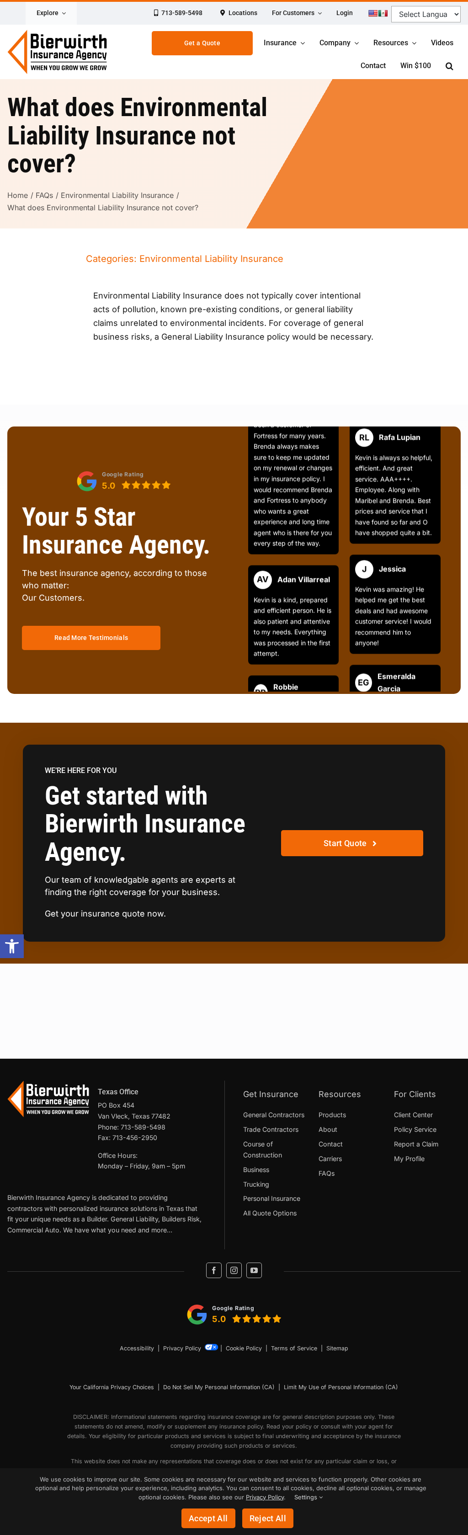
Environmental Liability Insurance (211, 258)
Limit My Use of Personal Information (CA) (341, 1387)
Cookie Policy (244, 1348)
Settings (306, 1497)
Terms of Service (294, 1348)
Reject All (268, 1518)
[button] (12, 946)
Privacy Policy (182, 1348)
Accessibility (137, 1348)
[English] (373, 13)
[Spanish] (383, 13)
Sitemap (337, 1348)
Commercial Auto (33, 1230)
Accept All (208, 1518)
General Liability (134, 1219)
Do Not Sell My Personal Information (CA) (219, 1387)
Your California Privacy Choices (111, 1387)
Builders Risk (181, 1219)
